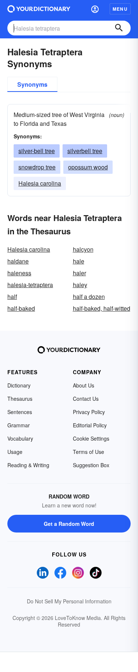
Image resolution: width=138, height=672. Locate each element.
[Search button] (119, 28)
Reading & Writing (28, 465)
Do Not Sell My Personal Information (69, 601)
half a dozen (89, 296)
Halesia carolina (39, 183)
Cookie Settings (91, 438)
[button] (95, 9)
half (12, 296)
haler (79, 273)
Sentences (19, 412)
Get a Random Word (69, 523)
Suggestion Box (91, 465)
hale (78, 261)
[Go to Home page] (38, 8)
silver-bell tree (36, 151)
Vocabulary (20, 438)
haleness (19, 273)
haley (80, 284)
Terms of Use (88, 451)
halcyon (83, 249)
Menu (120, 9)
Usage (14, 451)
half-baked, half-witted (101, 308)
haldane (18, 261)
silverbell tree (84, 151)
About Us (83, 385)
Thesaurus (19, 398)
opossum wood (88, 167)
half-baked (21, 308)
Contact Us (86, 398)
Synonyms (32, 84)
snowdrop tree (37, 167)
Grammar (18, 425)
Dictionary (19, 385)
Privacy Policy (89, 412)
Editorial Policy (90, 425)
